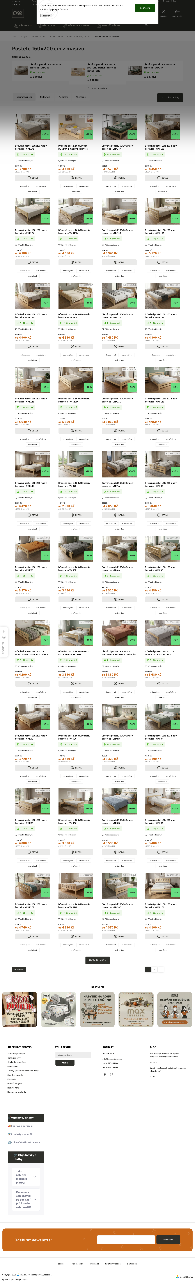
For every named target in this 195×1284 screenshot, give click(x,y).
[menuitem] (23, 26)
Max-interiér (77, 1263)
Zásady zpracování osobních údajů (23, 1070)
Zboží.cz (62, 1263)
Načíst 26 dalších (97, 960)
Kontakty (11, 1079)
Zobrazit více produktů (97, 88)
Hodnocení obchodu (16, 1092)
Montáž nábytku (14, 1083)
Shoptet (11, 1279)
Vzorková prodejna (16, 1053)
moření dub (32, 191)
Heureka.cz (94, 1263)
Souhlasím (145, 8)
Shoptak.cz (26, 1279)
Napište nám (13, 1087)
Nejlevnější (45, 97)
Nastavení (46, 16)
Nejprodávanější (24, 97)
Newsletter (3, 648)
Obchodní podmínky (16, 1062)
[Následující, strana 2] (154, 969)
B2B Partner (12, 1066)
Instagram (111, 1074)
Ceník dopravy (14, 1058)
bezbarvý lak (25, 186)
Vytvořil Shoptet (186, 1277)
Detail (35, 178)
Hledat (65, 1062)
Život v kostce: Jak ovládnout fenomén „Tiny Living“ (168, 1070)
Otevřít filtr (170, 97)
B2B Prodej (132, 1263)
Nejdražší (63, 97)
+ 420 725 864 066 (110, 1063)
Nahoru (20, 969)
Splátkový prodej (15, 1075)
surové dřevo (41, 186)
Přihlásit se (168, 1239)
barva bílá (76, 191)
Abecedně (81, 97)
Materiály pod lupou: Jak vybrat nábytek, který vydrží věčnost (164, 1055)
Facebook (105, 1074)
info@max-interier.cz (112, 1059)
